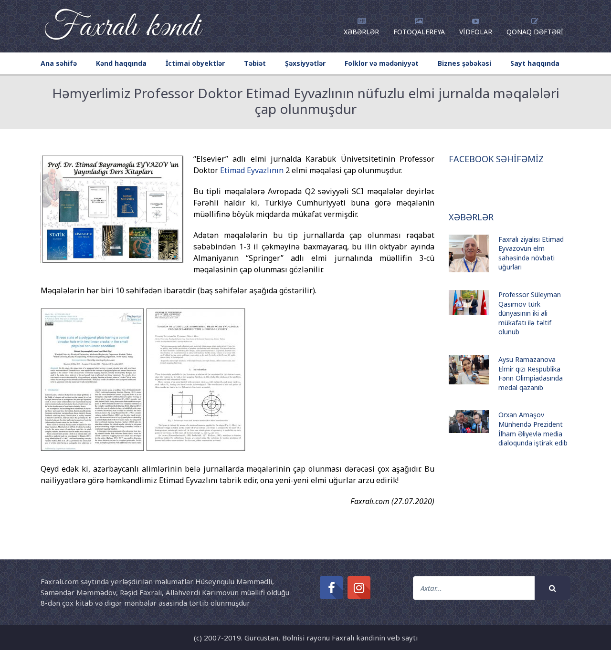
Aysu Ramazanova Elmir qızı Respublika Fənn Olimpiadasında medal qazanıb (530, 373)
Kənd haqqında (121, 63)
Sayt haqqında (534, 63)
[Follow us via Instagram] (359, 587)
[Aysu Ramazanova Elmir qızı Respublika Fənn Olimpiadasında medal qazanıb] (469, 369)
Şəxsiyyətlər (305, 63)
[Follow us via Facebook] (331, 587)
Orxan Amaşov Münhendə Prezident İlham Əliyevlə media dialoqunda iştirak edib (533, 428)
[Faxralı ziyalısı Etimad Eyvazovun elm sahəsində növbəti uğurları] (469, 253)
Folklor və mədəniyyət (382, 63)
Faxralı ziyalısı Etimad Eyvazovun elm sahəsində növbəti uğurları (531, 253)
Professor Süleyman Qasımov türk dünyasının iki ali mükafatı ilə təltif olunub (529, 313)
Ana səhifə (59, 63)
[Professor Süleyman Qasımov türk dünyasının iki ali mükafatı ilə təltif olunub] (469, 302)
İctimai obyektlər (195, 63)
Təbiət (255, 63)
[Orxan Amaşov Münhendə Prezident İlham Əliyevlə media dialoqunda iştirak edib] (469, 421)
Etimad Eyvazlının (252, 170)
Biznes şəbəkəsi (464, 63)
